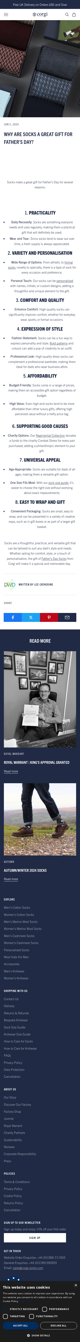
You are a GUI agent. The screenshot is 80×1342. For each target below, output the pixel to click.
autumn (9, 861)
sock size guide (58, 482)
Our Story (10, 1097)
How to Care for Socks (18, 1041)
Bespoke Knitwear (16, 1020)
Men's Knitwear (14, 971)
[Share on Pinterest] (49, 617)
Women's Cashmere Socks (21, 943)
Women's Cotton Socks (19, 914)
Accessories (11, 964)
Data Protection (14, 1069)
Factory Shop (12, 1111)
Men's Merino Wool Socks (20, 921)
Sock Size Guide (14, 1027)
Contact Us (11, 999)
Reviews (9, 1147)
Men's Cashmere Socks (19, 936)
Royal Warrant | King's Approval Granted (37, 762)
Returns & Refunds (16, 1013)
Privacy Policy (13, 1062)
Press (7, 1161)
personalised (65, 280)
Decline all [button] (58, 1325)
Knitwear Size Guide (17, 1034)
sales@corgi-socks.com (28, 1268)
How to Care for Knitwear (20, 1048)
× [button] (75, 1285)
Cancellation (12, 1076)
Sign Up (35, 1237)
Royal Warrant (14, 753)
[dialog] (40, 1311)
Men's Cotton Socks (17, 907)
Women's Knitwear (16, 978)
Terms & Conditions (17, 1182)
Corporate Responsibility (20, 1154)
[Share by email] (67, 617)
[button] (40, 1335)
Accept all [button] (20, 1325)
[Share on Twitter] (31, 617)
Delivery (9, 1006)
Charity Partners (14, 1132)
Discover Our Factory (17, 1104)
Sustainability (13, 1140)
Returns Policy (13, 1203)
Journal (9, 1118)
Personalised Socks (16, 950)
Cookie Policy (13, 1196)
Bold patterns (59, 343)
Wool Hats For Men (16, 957)
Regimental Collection (50, 435)
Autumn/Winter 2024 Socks (25, 870)
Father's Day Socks (54, 558)
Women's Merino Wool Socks (23, 928)
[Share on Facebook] (13, 617)
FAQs (7, 1055)
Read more (11, 771)
